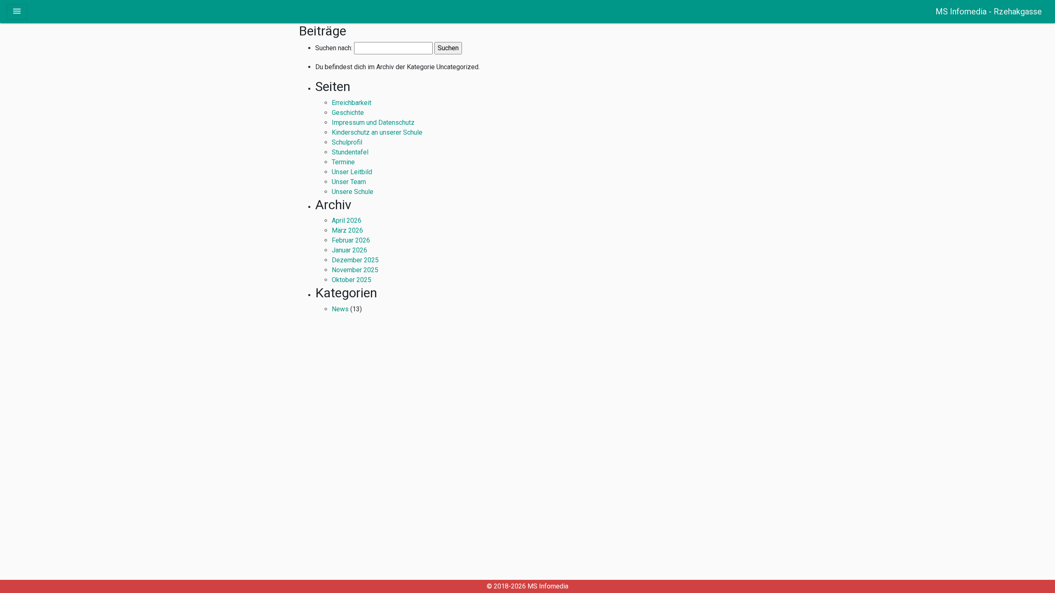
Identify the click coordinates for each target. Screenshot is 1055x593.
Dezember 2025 (355, 260)
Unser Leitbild (352, 172)
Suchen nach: (333, 48)
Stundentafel (350, 152)
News (340, 309)
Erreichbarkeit (351, 103)
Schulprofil (347, 142)
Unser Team (349, 182)
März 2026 (347, 230)
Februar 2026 (351, 240)
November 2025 (355, 270)
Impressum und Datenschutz (373, 122)
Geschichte (348, 113)
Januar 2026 (349, 250)
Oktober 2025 (351, 280)
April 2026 (346, 220)
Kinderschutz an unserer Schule (377, 132)
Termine (343, 162)
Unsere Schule (352, 192)
